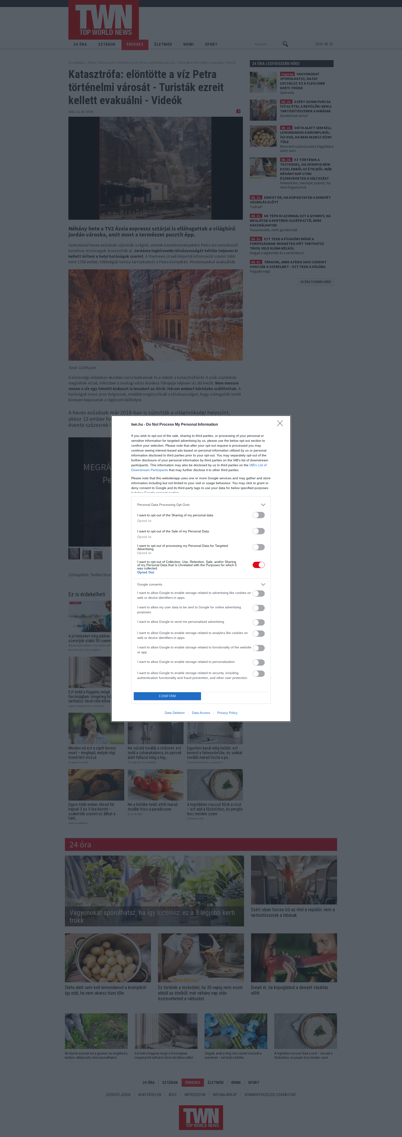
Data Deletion (175, 713)
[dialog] (201, 569)
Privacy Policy (227, 713)
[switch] (259, 515)
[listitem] (201, 504)
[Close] (281, 424)
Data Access (201, 713)
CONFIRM (167, 696)
